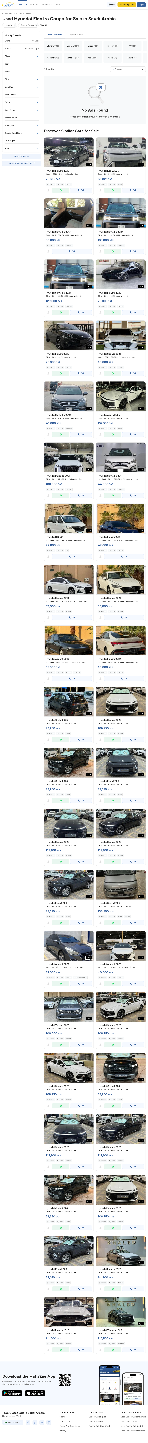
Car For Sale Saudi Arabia (100, 1426)
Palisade (69, 489)
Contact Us (65, 1421)
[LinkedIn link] (41, 1422)
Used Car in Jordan (129, 1421)
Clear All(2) (45, 25)
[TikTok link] (35, 1422)
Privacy (63, 1431)
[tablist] (95, 34)
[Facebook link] (28, 1422)
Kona (120, 184)
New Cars (34, 4)
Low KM (77, 672)
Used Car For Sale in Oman (133, 1431)
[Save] (90, 141)
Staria (120, 916)
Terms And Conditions (70, 1426)
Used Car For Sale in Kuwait (133, 1417)
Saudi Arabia (13, 1422)
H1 (67, 550)
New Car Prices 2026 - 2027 (22, 163)
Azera (120, 428)
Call (82, 190)
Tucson (68, 1039)
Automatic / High (80, 978)
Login (141, 4)
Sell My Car (128, 4)
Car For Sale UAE (96, 1421)
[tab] (54, 34)
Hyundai (60, 184)
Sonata (120, 367)
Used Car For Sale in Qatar (133, 1426)
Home (62, 1417)
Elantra (68, 184)
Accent (68, 672)
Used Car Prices (21, 156)
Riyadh (51, 245)
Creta (68, 733)
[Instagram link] (48, 1422)
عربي (113, 4)
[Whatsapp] (60, 190)
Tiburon (121, 1344)
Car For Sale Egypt (97, 1417)
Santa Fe (69, 245)
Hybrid (127, 916)
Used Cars (22, 4)
